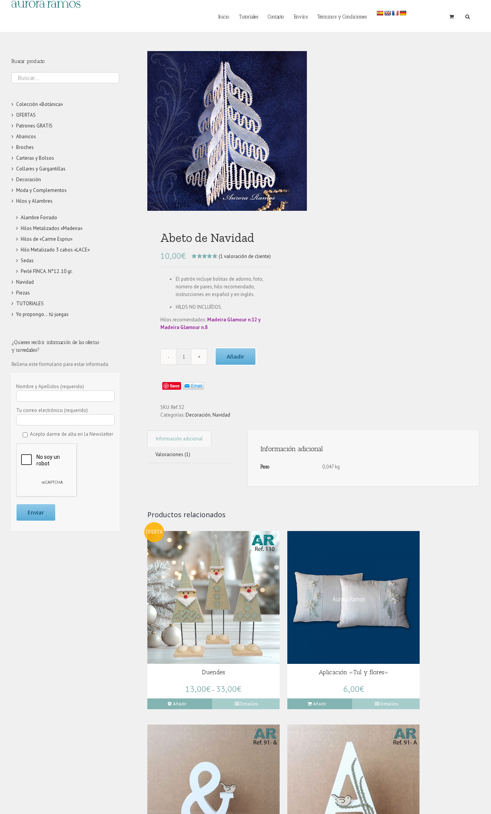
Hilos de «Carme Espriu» (46, 239)
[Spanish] (379, 13)
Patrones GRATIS (34, 125)
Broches (25, 147)
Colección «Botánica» (39, 104)
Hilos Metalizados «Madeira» (51, 228)
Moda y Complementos (41, 190)
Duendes (213, 672)
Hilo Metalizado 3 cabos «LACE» (55, 250)
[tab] (179, 438)
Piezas (23, 293)
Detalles (249, 703)
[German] (402, 13)
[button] (467, 16)
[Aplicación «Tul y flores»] (353, 597)
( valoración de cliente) (245, 256)
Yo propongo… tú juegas (42, 314)
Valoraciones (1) (172, 454)
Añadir (235, 356)
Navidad (221, 415)
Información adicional (179, 438)
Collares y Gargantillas (41, 168)
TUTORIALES (30, 303)
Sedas (27, 260)
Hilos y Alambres (34, 201)
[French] (395, 13)
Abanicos (26, 136)
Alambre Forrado (39, 217)
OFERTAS (26, 115)
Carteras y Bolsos (35, 158)
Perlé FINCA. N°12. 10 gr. (46, 271)
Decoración (198, 415)
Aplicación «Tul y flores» (354, 672)
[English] (387, 13)
